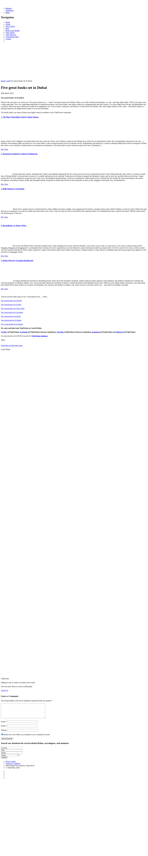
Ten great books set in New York (12, 308)
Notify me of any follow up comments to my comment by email (26, 735)
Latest (8, 81)
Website (4, 730)
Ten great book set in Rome (11, 316)
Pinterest (119, 332)
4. (13, 226)
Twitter (4, 332)
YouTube (60, 332)
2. (19, 154)
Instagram (96, 332)
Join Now (4, 77)
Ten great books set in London (12, 312)
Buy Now (4, 149)
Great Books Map (12, 37)
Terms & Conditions (13, 764)
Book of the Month (13, 31)
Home (8, 22)
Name (4, 722)
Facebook (24, 332)
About (8, 24)
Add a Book (10, 33)
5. (17, 261)
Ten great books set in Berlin (11, 301)
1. (20, 117)
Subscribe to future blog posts (12, 345)
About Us (4, 690)
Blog (7, 28)
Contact (8, 39)
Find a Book (10, 26)
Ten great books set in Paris (11, 305)
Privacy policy (11, 761)
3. (12, 189)
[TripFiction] (12, 4)
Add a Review (11, 35)
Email (4, 726)
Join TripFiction (84, 834)
